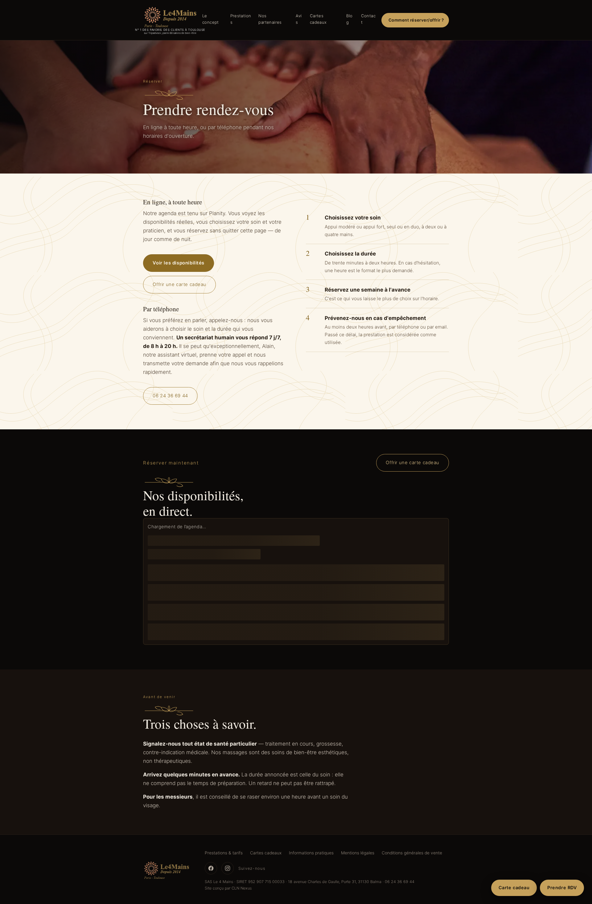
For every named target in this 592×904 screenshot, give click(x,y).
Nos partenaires (270, 19)
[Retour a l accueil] (166, 870)
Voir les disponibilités (178, 263)
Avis (299, 19)
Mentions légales (357, 852)
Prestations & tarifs (224, 852)
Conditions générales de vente (412, 852)
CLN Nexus (242, 888)
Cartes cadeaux (318, 19)
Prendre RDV (562, 887)
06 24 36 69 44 (170, 396)
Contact (368, 19)
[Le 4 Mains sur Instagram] (227, 868)
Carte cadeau (514, 887)
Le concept (210, 19)
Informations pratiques (311, 852)
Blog (349, 19)
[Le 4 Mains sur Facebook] (211, 868)
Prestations (240, 19)
